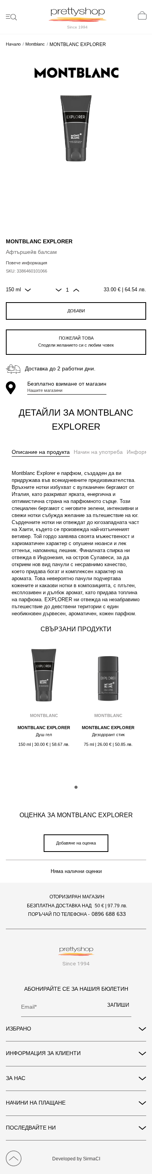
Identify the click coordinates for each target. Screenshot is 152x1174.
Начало (13, 44)
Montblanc (35, 44)
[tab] (41, 452)
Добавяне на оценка (76, 843)
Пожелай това (76, 341)
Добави (76, 310)
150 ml (13, 289)
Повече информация (26, 262)
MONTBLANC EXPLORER (44, 727)
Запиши (118, 1005)
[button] (76, 787)
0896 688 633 (109, 914)
